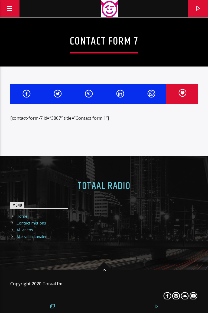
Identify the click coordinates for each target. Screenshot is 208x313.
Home (22, 216)
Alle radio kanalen (32, 236)
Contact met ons (31, 223)
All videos (25, 229)
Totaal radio (103, 186)
